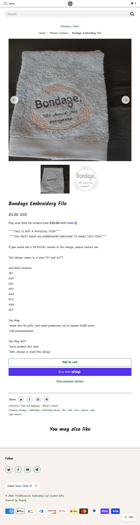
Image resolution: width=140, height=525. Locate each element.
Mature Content (59, 33)
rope (92, 410)
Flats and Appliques (31, 406)
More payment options (70, 381)
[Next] (126, 100)
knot (77, 410)
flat (65, 410)
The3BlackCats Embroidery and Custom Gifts (39, 496)
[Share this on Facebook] (29, 399)
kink (70, 410)
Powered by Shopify (15, 500)
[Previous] (14, 100)
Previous (66, 26)
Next (76, 26)
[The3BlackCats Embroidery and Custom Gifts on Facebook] (19, 470)
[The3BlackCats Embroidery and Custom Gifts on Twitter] (9, 470)
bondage (23, 410)
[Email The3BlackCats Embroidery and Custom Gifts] (38, 470)
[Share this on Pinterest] (37, 399)
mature (85, 410)
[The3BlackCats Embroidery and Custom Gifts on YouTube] (28, 470)
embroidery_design (51, 410)
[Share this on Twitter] (20, 399)
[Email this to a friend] (46, 399)
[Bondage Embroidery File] (70, 100)
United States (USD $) (20, 486)
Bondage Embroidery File (38, 204)
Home (42, 33)
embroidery (34, 410)
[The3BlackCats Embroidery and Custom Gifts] (70, 3)
